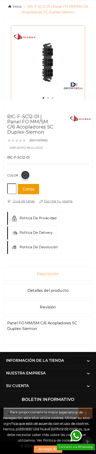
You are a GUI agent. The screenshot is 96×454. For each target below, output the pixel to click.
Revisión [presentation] (48, 307)
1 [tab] (43, 98)
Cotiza (28, 189)
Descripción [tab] (48, 274)
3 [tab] (52, 98)
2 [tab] (48, 98)
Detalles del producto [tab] (48, 290)
